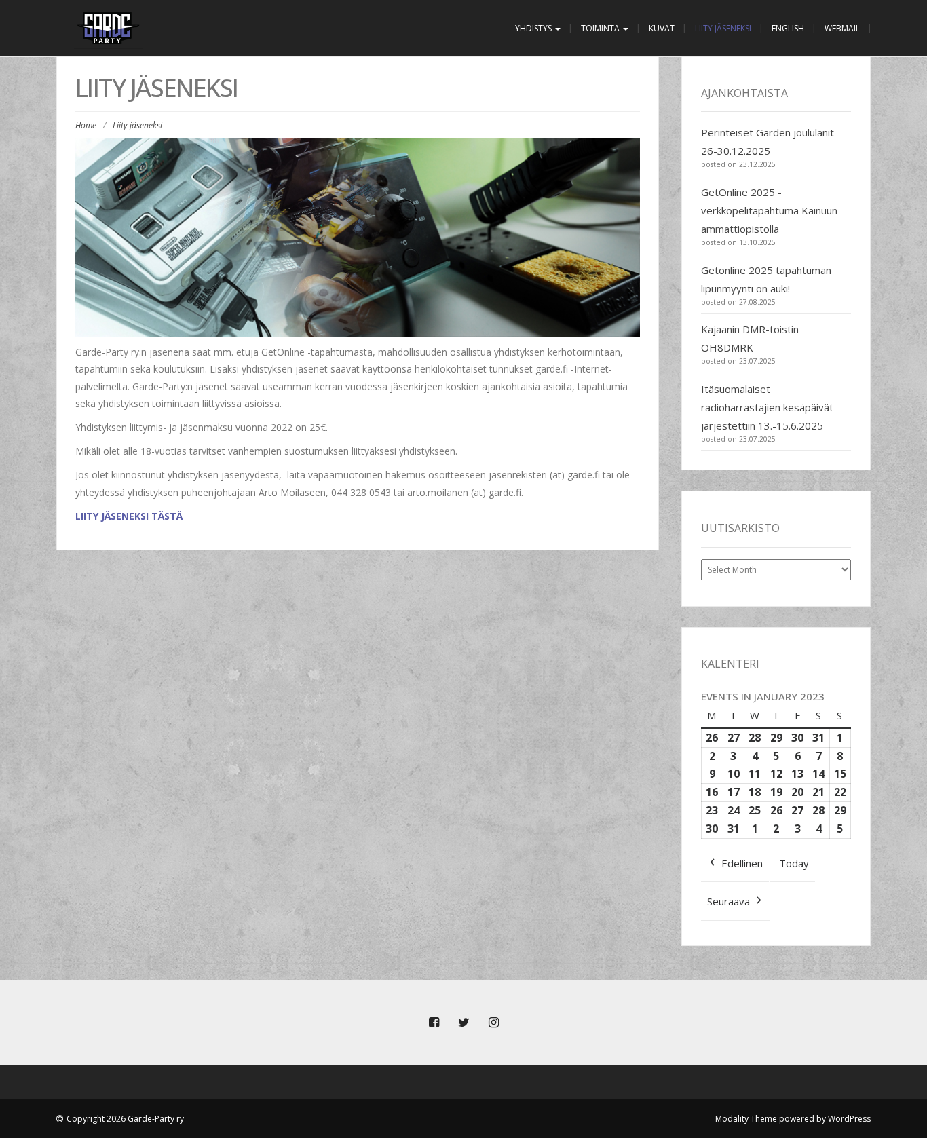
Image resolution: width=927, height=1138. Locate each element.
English (788, 28)
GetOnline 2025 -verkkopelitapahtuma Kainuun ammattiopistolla (769, 210)
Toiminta (601, 28)
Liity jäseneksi (723, 28)
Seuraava (728, 901)
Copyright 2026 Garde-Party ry (125, 1118)
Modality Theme (746, 1118)
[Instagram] (493, 1022)
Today (794, 863)
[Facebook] (433, 1022)
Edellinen (742, 863)
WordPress (849, 1118)
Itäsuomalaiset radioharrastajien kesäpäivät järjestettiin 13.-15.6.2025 (767, 407)
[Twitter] (463, 1022)
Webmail (842, 28)
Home (85, 125)
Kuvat (662, 28)
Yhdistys (534, 28)
